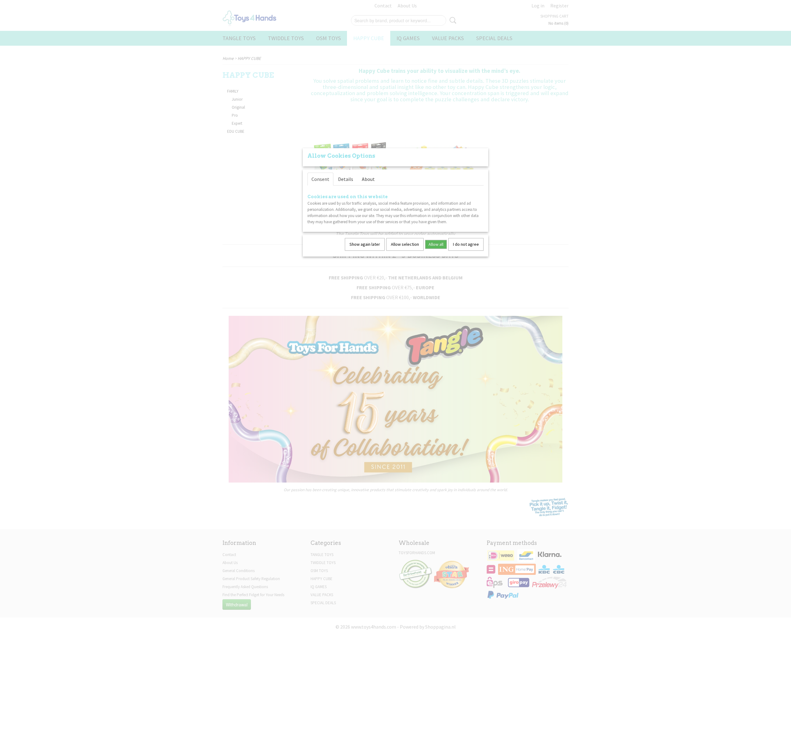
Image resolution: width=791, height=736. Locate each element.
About (368, 179)
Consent (320, 179)
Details (345, 179)
